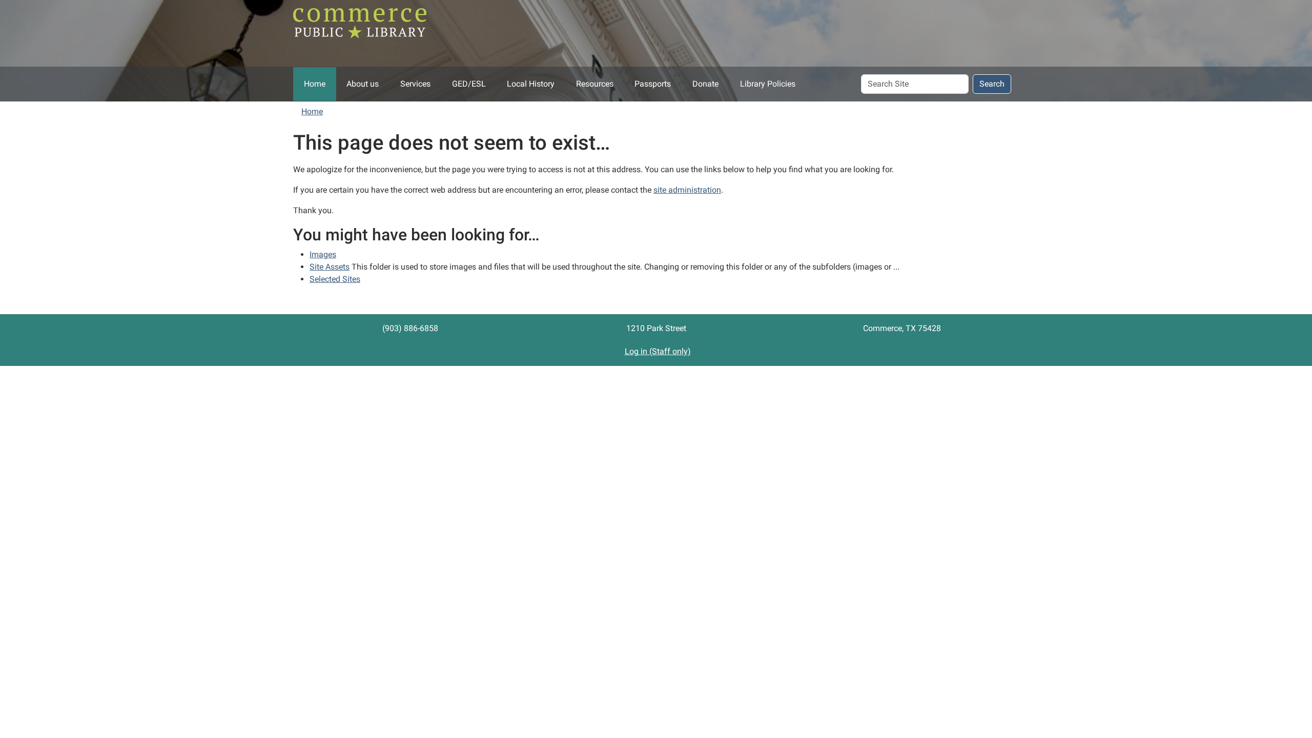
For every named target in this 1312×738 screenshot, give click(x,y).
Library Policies (767, 84)
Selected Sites (335, 279)
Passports (652, 84)
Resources (594, 84)
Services (415, 84)
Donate (705, 84)
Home (314, 84)
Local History (531, 84)
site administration (687, 190)
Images (323, 254)
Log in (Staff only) (658, 351)
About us (362, 84)
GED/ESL (469, 84)
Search (991, 84)
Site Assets (330, 267)
